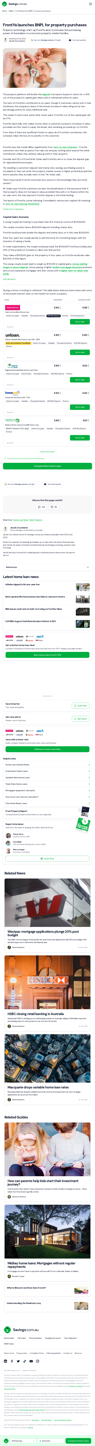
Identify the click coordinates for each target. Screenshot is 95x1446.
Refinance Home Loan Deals (47, 749)
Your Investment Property (63, 1420)
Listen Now (49, 858)
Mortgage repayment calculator (20, 790)
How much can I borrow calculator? (22, 797)
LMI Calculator (9, 279)
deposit (46, 94)
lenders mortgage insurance (67, 267)
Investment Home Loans (17, 771)
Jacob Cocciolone (19, 527)
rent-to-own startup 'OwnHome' (22, 203)
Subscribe (82, 705)
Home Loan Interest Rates (17, 764)
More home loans (47, 452)
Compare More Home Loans (47, 466)
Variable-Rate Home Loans (18, 777)
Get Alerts (82, 718)
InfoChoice (35, 1420)
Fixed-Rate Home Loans (16, 784)
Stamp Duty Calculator (13, 209)
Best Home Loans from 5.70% (47, 655)
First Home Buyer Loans (16, 803)
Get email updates (79, 40)
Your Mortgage (46, 1420)
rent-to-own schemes (65, 147)
